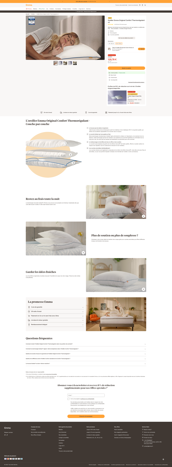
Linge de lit (61, 445)
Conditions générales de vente (117, 464)
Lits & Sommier (62, 432)
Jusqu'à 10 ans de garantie (93, 432)
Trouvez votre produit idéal (65, 451)
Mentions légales (92, 464)
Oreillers (33, 14)
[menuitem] (121, 5)
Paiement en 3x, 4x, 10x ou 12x (94, 437)
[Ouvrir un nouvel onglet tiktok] (7, 435)
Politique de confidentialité (103, 464)
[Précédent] (62, 1)
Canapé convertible (64, 437)
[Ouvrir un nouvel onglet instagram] (5, 435)
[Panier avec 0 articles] (145, 5)
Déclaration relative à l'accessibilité (145, 464)
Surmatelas (61, 440)
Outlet (60, 448)
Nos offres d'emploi (36, 435)
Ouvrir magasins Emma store (121, 435)
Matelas (61, 429)
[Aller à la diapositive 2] (60, 63)
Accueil (27, 14)
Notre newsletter (118, 429)
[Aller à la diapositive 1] (55, 63)
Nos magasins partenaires (120, 432)
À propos (33, 429)
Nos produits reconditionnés (38, 432)
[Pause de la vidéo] (143, 216)
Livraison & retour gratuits (93, 435)
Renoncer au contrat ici (131, 464)
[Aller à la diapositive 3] (65, 63)
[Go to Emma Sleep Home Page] (29, 5)
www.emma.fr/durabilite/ (51, 374)
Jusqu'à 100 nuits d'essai (93, 429)
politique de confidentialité (87, 398)
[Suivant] (109, 1)
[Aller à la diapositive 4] (70, 63)
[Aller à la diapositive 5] (75, 63)
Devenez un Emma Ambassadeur (122, 437)
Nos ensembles (62, 435)
